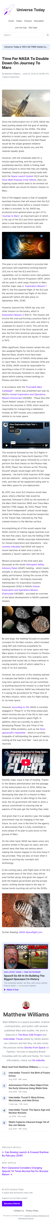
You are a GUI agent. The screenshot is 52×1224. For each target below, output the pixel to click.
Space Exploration (11, 77)
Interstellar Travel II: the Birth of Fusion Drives (29, 1074)
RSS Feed (33, 27)
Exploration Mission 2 (13, 314)
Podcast (28, 21)
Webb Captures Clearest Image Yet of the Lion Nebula (29, 1123)
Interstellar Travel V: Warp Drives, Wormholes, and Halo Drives (27, 1099)
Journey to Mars (10, 216)
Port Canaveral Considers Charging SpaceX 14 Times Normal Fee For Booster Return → (25, 1171)
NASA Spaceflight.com (30, 932)
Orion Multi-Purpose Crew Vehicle (19, 179)
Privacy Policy (32, 1210)
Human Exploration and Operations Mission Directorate (21, 590)
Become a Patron (12, 1203)
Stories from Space (34, 1047)
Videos (19, 21)
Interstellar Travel (13, 1039)
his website (38, 1060)
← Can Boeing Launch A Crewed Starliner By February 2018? (25, 1154)
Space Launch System (22, 176)
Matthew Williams (13, 74)
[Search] (47, 35)
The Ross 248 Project (30, 1034)
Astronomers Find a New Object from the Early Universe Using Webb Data (28, 1087)
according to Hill (20, 707)
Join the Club (21, 27)
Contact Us (19, 1210)
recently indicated (11, 546)
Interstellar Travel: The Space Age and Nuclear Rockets (29, 1111)
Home (11, 21)
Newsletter (39, 21)
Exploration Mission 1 (36, 286)
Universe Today (31, 10)
